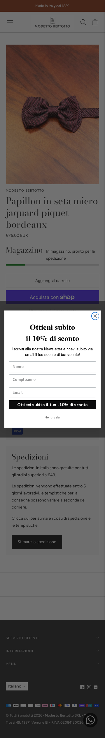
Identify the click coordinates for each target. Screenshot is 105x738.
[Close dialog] (95, 316)
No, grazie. (52, 417)
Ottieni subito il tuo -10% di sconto (52, 404)
